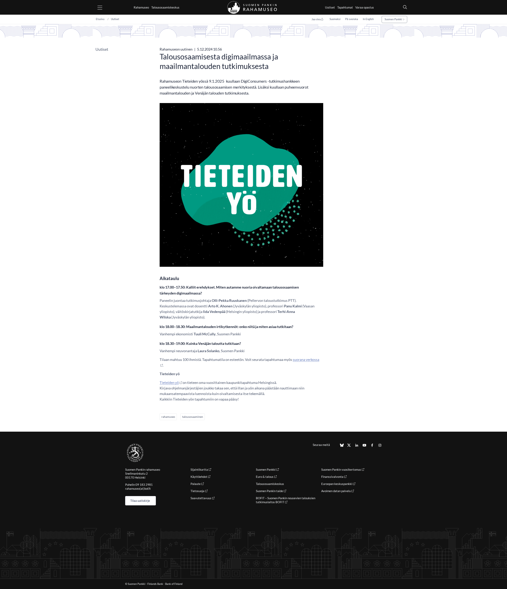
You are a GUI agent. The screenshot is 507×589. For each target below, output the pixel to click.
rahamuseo (168, 416)
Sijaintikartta (199, 469)
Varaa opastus (364, 7)
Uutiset (330, 7)
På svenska (351, 19)
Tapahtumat (345, 7)
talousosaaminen (192, 416)
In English (368, 19)
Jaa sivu (316, 19)
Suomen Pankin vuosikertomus (341, 469)
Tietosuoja (197, 491)
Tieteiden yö (169, 382)
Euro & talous (265, 476)
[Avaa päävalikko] (103, 7)
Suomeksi (335, 19)
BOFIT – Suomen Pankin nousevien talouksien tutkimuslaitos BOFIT (285, 500)
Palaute (196, 484)
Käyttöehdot (199, 476)
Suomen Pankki (393, 19)
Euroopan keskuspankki (336, 484)
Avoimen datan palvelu (336, 491)
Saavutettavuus (201, 498)
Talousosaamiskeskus (165, 7)
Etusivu (100, 19)
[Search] (404, 7)
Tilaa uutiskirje (140, 500)
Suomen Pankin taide (269, 491)
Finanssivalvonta (332, 476)
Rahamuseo (141, 7)
